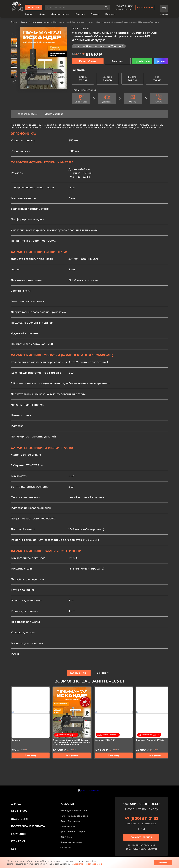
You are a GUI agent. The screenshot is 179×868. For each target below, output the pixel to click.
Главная (29, 14)
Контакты (110, 14)
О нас (42, 14)
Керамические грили (72, 842)
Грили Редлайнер (70, 821)
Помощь (95, 14)
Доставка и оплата (60, 14)
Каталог (36, 7)
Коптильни (66, 837)
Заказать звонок (145, 7)
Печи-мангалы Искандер (74, 816)
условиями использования (87, 864)
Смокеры (65, 847)
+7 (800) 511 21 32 (124, 6)
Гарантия (80, 14)
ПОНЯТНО (163, 862)
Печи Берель (67, 826)
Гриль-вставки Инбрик (73, 831)
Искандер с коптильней (73, 810)
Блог (15, 849)
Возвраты (19, 819)
